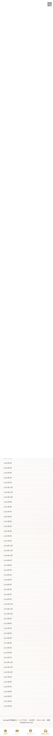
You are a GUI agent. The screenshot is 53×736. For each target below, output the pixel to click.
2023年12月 (8, 604)
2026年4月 (8, 468)
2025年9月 (8, 502)
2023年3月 (8, 648)
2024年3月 (8, 589)
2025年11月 (8, 492)
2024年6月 (8, 575)
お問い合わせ (45, 734)
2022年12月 (8, 662)
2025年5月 (8, 521)
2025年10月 (8, 497)
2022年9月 (8, 677)
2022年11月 (8, 667)
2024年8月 (8, 565)
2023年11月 (8, 609)
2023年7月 (8, 628)
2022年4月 (8, 701)
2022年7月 (8, 687)
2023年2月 (8, 653)
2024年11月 (8, 551)
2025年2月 (8, 536)
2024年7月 (8, 570)
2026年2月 (8, 478)
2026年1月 (8, 482)
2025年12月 (8, 487)
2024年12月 (8, 546)
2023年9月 (8, 619)
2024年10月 (8, 555)
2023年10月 (8, 614)
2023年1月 (8, 657)
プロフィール (30, 734)
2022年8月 (8, 682)
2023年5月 (8, 638)
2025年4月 (8, 526)
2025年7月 (8, 512)
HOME (5, 734)
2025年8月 (8, 507)
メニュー (17, 734)
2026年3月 (8, 473)
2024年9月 (8, 560)
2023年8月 (8, 623)
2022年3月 (8, 706)
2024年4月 (8, 585)
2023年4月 (8, 643)
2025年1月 (8, 541)
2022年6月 (8, 692)
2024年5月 (8, 580)
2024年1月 (8, 599)
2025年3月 (8, 531)
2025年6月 (8, 516)
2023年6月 (8, 633)
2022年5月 (8, 696)
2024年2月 (8, 594)
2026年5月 (8, 463)
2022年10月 (8, 672)
